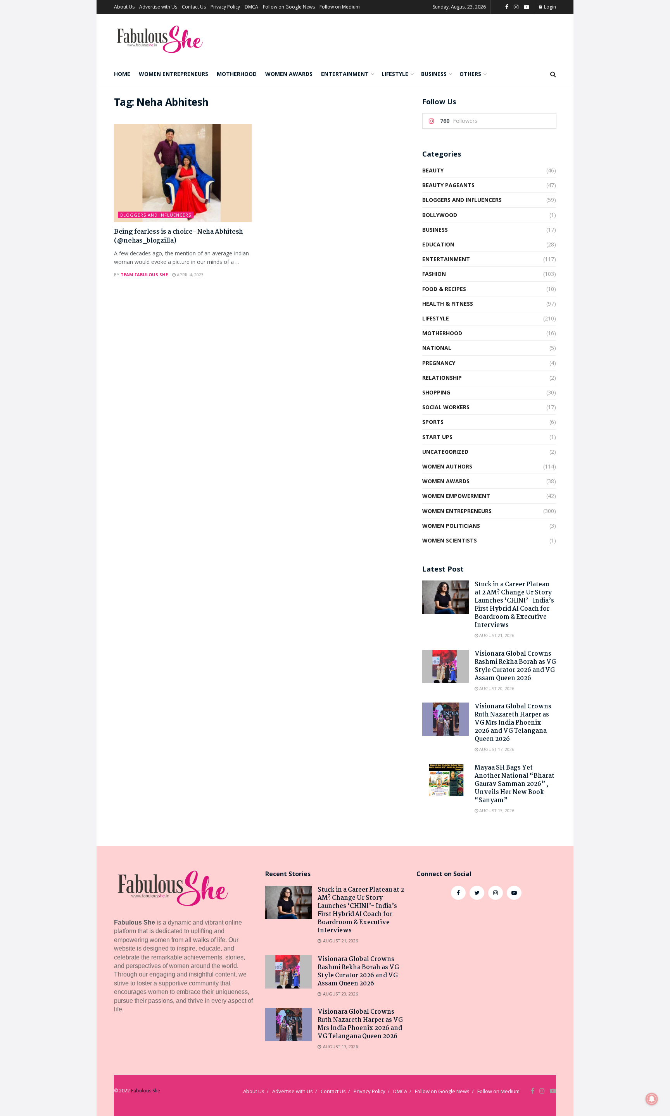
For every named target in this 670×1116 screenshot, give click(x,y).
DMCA (251, 6)
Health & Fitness (447, 303)
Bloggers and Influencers (155, 215)
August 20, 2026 (496, 688)
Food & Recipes (444, 289)
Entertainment (345, 74)
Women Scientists (449, 540)
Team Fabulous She (144, 274)
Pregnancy (438, 363)
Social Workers (446, 407)
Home (122, 74)
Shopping (436, 392)
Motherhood (237, 74)
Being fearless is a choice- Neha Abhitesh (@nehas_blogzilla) (178, 236)
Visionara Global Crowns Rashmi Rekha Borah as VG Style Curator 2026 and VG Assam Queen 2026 (515, 666)
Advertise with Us (158, 6)
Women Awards (289, 74)
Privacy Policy (225, 6)
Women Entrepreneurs (173, 74)
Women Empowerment (456, 495)
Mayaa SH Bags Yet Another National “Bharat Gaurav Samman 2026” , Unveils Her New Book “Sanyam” (514, 784)
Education (438, 244)
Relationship (442, 377)
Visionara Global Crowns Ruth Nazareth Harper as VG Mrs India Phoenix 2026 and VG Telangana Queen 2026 (513, 723)
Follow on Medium (339, 6)
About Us (124, 6)
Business (434, 74)
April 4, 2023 (190, 274)
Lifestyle (395, 74)
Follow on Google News (289, 6)
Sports (433, 421)
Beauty (433, 170)
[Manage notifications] (652, 1099)
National (436, 347)
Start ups (437, 437)
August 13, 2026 (496, 810)
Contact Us (194, 6)
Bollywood (439, 215)
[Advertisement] (486, 969)
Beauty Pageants (448, 185)
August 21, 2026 (496, 635)
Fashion (434, 273)
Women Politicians (451, 525)
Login (549, 6)
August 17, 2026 (496, 749)
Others (470, 74)
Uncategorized (445, 451)
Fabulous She (145, 1090)
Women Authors (447, 466)
